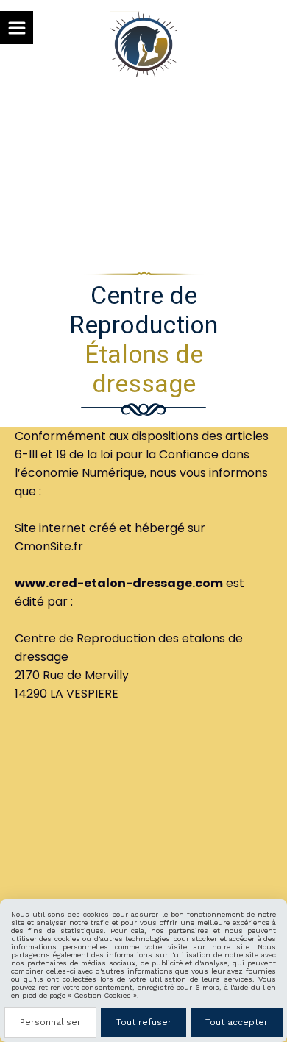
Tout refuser (143, 1022)
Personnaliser (50, 1022)
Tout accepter (236, 1022)
